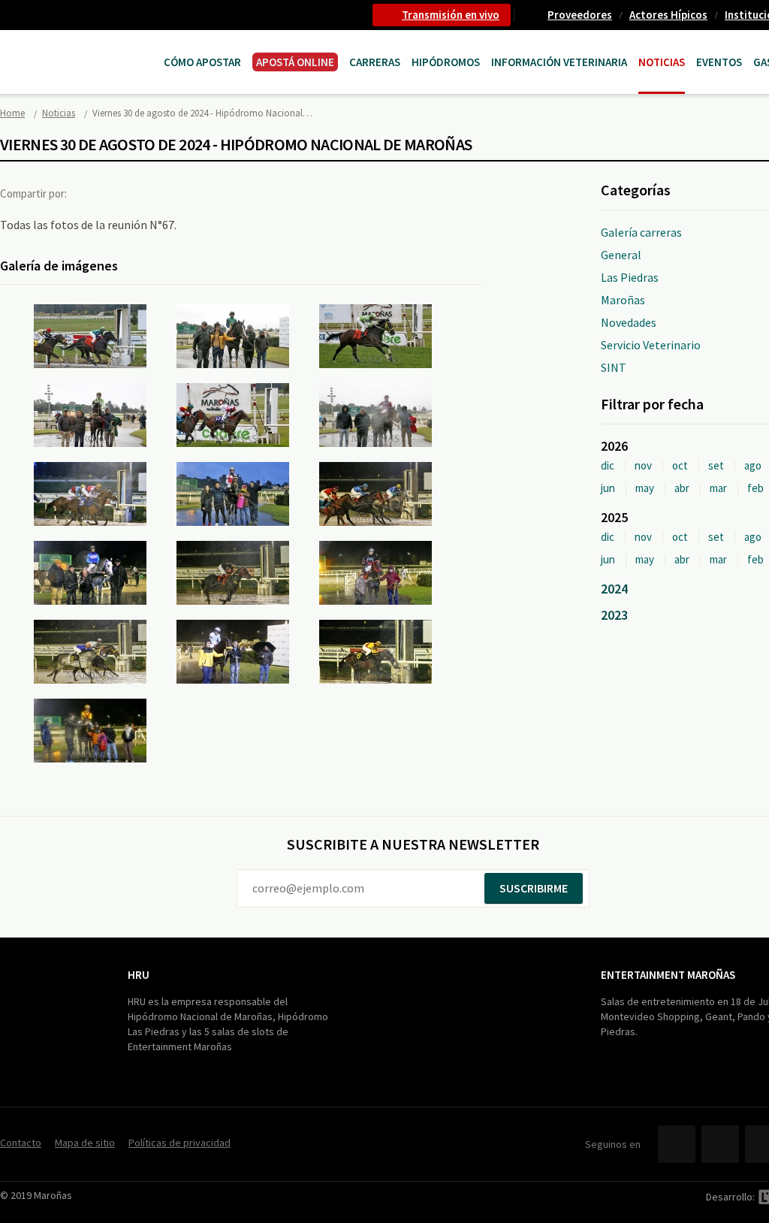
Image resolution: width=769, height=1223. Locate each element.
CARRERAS (374, 62)
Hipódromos (446, 62)
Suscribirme (533, 887)
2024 (614, 588)
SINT (613, 367)
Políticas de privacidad (179, 1142)
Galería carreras (641, 232)
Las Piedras (630, 277)
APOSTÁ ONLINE (295, 62)
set (716, 465)
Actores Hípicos (668, 15)
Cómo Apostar (202, 62)
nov (643, 465)
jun (608, 488)
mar (718, 488)
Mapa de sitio (85, 1142)
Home (12, 113)
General (621, 254)
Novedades (628, 322)
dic (607, 465)
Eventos (719, 62)
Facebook (92, 193)
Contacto (20, 1142)
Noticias (661, 62)
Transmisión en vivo (450, 15)
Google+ (154, 193)
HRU (138, 975)
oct (680, 465)
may (644, 488)
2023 (614, 615)
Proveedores (579, 15)
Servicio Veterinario (651, 344)
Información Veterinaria (559, 62)
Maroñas (623, 299)
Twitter (123, 193)
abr (681, 488)
